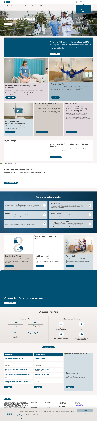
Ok (83, 11)
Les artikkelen (71, 131)
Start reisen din (9, 302)
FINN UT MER (10, 131)
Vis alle (8, 387)
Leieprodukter (71, 1)
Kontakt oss (41, 6)
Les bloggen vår (41, 131)
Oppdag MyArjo (55, 157)
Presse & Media (49, 405)
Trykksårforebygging (56, 213)
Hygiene (7, 213)
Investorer (65, 1)
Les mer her (54, 53)
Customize (85, 413)
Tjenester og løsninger (37, 405)
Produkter (34, 402)
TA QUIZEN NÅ (11, 97)
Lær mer (55, 97)
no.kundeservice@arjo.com (79, 405)
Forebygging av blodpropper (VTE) (60, 222)
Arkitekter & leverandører (62, 403)
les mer (70, 387)
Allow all (85, 410)
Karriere (59, 1)
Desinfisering (8, 223)
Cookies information (21, 415)
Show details (19, 418)
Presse (55, 1)
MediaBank (62, 406)
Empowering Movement (19, 19)
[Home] (7, 2)
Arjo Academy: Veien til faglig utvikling (18, 169)
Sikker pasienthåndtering (12, 204)
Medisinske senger (56, 203)
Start (4, 9)
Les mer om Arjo (48, 347)
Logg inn (91, 1)
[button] (25, 71)
